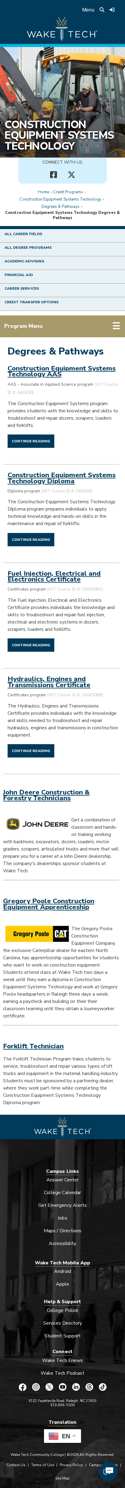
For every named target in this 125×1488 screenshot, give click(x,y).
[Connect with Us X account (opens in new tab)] (71, 174)
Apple (62, 1284)
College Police (62, 1310)
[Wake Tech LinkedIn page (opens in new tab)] (76, 1387)
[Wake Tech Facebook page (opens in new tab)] (22, 1387)
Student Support (62, 1336)
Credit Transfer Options (32, 302)
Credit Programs (68, 192)
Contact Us (15, 1465)
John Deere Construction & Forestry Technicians (46, 795)
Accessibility (62, 1243)
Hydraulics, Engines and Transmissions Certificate (49, 681)
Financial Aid (19, 274)
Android (62, 1271)
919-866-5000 (62, 1405)
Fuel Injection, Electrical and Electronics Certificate (54, 576)
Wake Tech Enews (62, 1360)
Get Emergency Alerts (62, 1205)
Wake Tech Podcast (63, 1373)
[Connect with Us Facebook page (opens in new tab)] (53, 174)
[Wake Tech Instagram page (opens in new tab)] (35, 1387)
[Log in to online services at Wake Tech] (112, 9)
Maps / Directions (62, 1230)
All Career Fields (23, 233)
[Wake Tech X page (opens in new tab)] (49, 1387)
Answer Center (62, 1180)
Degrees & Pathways (60, 206)
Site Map (62, 1478)
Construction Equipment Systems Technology (59, 135)
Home (43, 192)
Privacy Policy (71, 1465)
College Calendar (62, 1192)
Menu (88, 9)
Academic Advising (24, 261)
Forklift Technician (33, 1046)
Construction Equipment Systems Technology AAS (62, 371)
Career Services (22, 288)
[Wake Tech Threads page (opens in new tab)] (89, 1387)
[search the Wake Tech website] (102, 9)
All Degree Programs (28, 247)
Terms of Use (42, 1465)
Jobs (62, 1218)
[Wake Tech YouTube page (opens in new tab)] (62, 1387)
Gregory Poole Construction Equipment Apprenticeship (48, 903)
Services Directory (62, 1323)
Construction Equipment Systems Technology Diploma (62, 477)
